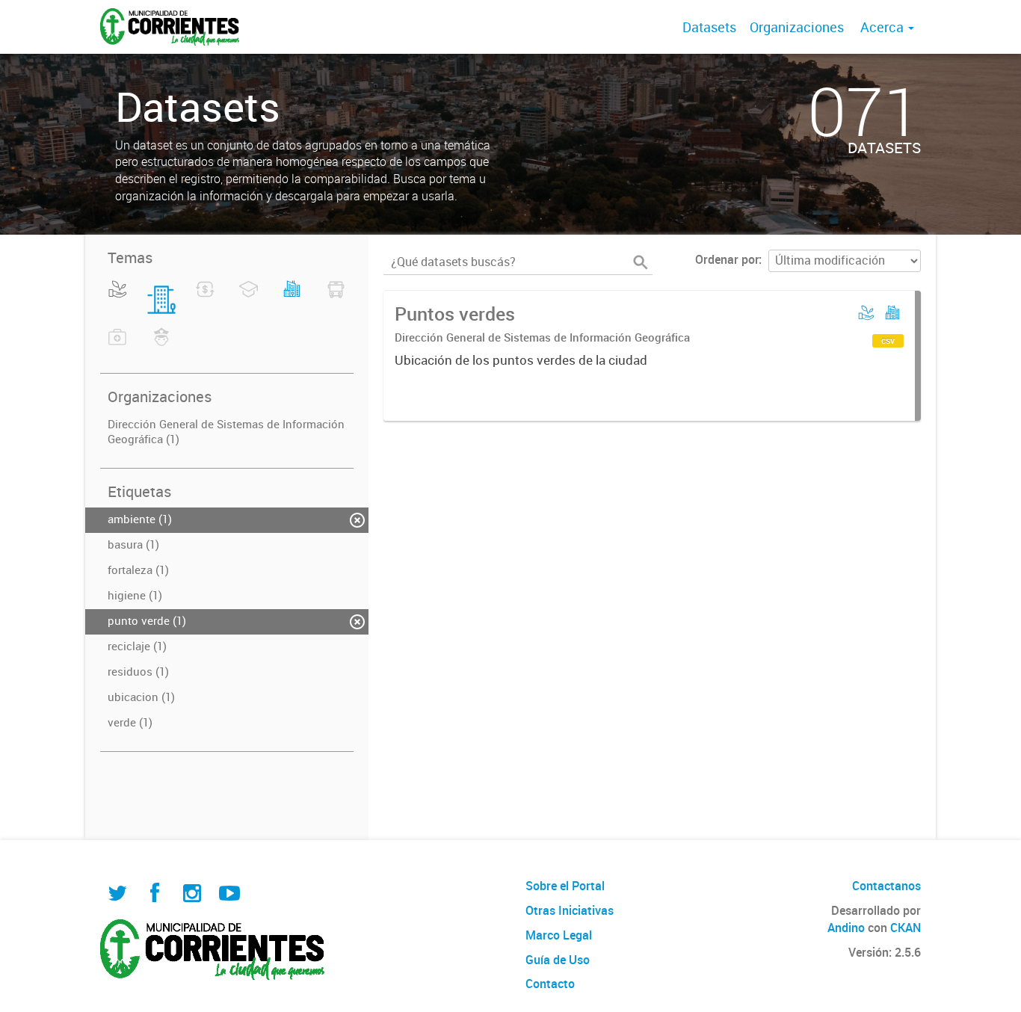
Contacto (550, 983)
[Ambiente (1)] (118, 298)
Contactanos (886, 885)
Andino (846, 927)
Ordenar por (727, 259)
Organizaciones (797, 27)
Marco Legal (558, 935)
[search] (641, 262)
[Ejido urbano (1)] (292, 298)
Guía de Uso (557, 959)
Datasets (709, 27)
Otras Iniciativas (569, 910)
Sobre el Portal (565, 885)
